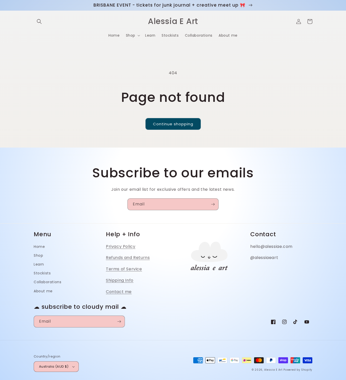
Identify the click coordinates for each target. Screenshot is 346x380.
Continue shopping (173, 124)
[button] (39, 21)
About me (43, 291)
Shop (38, 255)
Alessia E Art (273, 370)
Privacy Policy (120, 246)
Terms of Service (124, 269)
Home (39, 246)
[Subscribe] (212, 204)
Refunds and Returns (128, 257)
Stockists (42, 273)
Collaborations (47, 281)
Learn (39, 264)
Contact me (119, 292)
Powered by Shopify (297, 370)
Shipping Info (119, 280)
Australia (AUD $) (54, 366)
